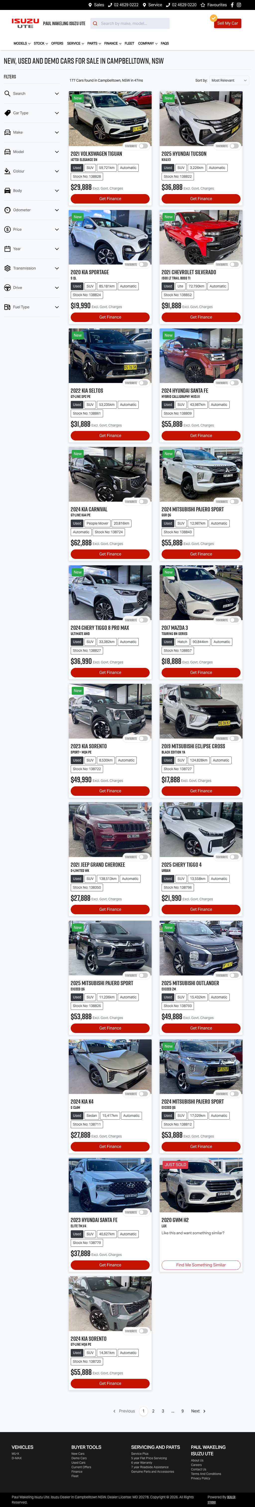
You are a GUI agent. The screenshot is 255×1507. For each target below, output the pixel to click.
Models (20, 43)
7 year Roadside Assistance (150, 1467)
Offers (57, 43)
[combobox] (130, 23)
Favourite (131, 146)
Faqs (165, 43)
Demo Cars (79, 1458)
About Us (197, 1460)
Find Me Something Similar (201, 1265)
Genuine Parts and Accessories (152, 1471)
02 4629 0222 (126, 4)
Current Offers (81, 1467)
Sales (99, 4)
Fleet (129, 43)
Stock (39, 43)
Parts (92, 43)
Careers (196, 1465)
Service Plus (139, 1453)
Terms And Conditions (206, 1474)
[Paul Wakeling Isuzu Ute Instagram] (240, 4)
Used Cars (78, 1462)
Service (155, 4)
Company (146, 43)
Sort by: (201, 80)
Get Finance (110, 198)
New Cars (77, 1453)
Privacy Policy (200, 1478)
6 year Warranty (141, 1462)
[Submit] (95, 23)
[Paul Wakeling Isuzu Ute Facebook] (233, 4)
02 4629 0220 (184, 4)
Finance (111, 43)
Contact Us (198, 1469)
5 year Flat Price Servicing (149, 1458)
